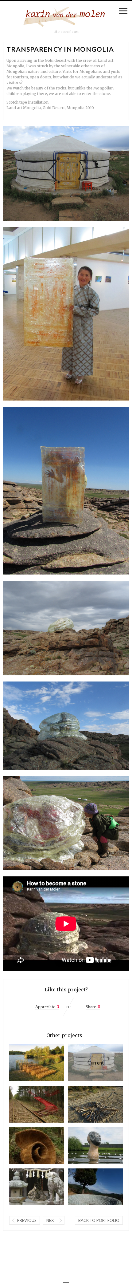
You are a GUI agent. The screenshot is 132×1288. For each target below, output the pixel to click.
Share (91, 1006)
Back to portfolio (98, 1220)
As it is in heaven (84, 1187)
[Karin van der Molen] (66, 18)
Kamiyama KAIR (25, 1187)
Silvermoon (84, 1145)
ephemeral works (84, 1104)
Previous (27, 1220)
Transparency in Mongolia (85, 1062)
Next (51, 1220)
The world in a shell (25, 1145)
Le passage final (25, 1062)
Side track (25, 1104)
